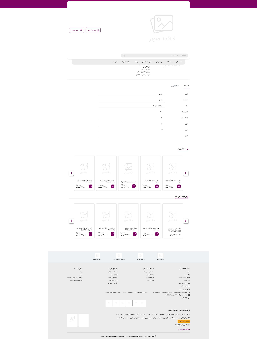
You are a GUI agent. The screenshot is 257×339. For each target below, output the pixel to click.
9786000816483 (158, 106)
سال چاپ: (147, 69)
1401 (161, 112)
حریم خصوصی (150, 277)
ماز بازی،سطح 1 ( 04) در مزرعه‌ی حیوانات (173, 181)
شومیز (161, 100)
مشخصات (187, 86)
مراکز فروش (159, 62)
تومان (166, 187)
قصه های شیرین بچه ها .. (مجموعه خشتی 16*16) (130, 229)
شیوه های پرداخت (113, 277)
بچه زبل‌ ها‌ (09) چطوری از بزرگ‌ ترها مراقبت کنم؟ (106, 181)
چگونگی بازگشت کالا (112, 283)
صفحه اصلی (179, 62)
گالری (81, 274)
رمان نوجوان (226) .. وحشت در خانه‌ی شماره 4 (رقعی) (84, 229)
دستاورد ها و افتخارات (184, 283)
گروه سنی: (147, 74)
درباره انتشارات (126, 62)
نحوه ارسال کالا (113, 274)
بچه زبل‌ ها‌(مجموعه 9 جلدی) (128, 182)
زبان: (148, 67)
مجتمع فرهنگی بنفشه (184, 277)
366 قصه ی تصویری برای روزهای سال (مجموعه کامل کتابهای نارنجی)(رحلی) (174, 230)
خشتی (161, 94)
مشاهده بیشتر (185, 329)
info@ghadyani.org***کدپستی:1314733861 (176, 295)
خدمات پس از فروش (148, 272)
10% (179, 186)
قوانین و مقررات (150, 280)
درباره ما (188, 272)
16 (162, 124)
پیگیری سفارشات (113, 280)
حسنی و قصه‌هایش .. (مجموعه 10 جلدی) (151, 229)
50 (162, 118)
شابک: (148, 72)
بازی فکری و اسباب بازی (76, 280)
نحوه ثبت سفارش (113, 272)
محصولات (169, 62)
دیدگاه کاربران (175, 86)
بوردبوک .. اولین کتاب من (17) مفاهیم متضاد (106, 229)
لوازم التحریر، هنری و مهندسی (74, 277)
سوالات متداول (150, 274)
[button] (71, 173)
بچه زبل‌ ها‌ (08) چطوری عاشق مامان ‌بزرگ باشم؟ (84, 181)
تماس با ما (115, 62)
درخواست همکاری (147, 62)
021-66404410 (184, 298)
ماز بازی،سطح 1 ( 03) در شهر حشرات (151, 181)
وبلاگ (136, 62)
